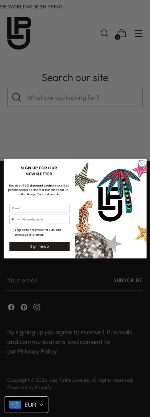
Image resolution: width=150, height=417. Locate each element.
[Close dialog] (141, 163)
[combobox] (14, 219)
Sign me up (39, 246)
